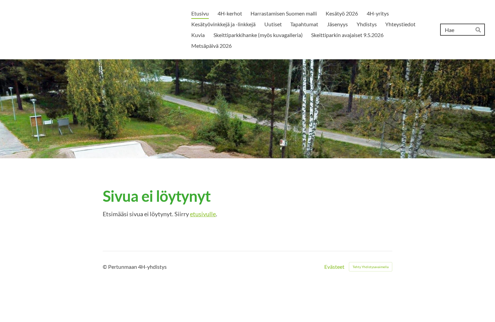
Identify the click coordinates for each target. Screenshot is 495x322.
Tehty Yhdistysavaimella (371, 267)
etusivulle (203, 214)
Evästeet (334, 266)
